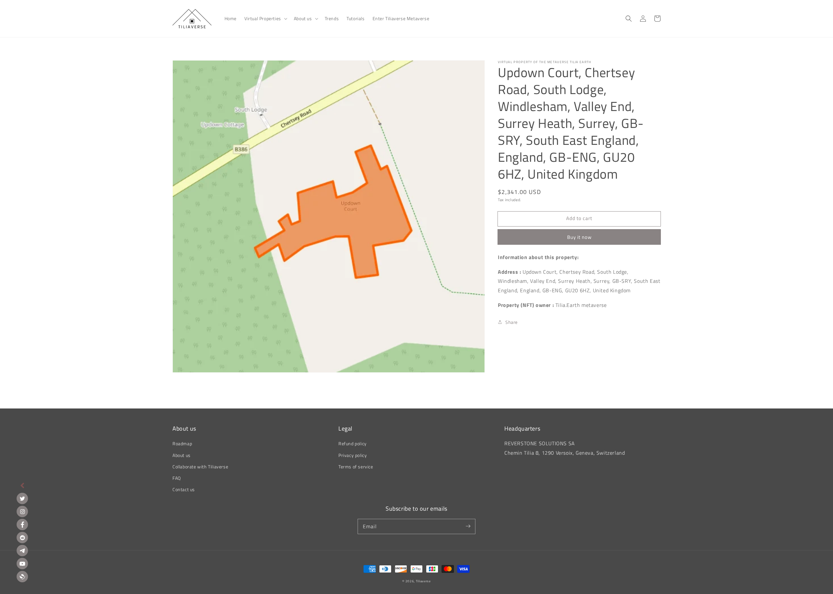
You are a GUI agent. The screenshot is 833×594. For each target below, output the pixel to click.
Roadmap (182, 443)
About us (181, 455)
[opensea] (22, 576)
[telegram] (22, 550)
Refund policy (352, 443)
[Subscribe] (468, 526)
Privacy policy (352, 455)
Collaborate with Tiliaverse (200, 466)
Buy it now (579, 237)
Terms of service (355, 466)
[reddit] (22, 537)
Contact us (183, 489)
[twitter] (22, 498)
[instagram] (22, 511)
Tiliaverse (423, 581)
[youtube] (22, 563)
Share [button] (511, 321)
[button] (265, 18)
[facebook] (22, 524)
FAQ (176, 478)
